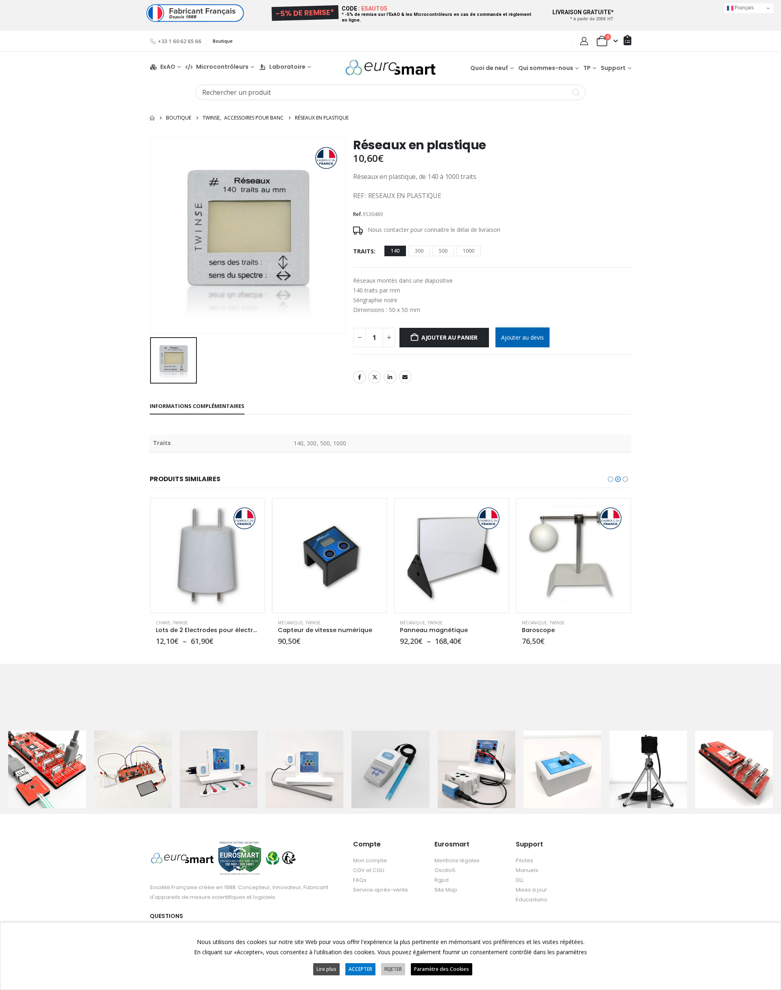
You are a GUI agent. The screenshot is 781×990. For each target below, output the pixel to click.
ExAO (167, 67)
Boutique (223, 41)
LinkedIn (390, 377)
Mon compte (370, 860)
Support (613, 68)
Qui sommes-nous (545, 68)
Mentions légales (457, 860)
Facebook (359, 377)
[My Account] (584, 41)
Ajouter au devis (522, 337)
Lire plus (326, 969)
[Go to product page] (207, 555)
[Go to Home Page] (152, 118)
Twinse (180, 623)
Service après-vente (380, 890)
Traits (363, 251)
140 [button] (395, 250)
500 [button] (443, 250)
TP (587, 68)
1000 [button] (468, 250)
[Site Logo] (390, 67)
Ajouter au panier (449, 337)
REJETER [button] (393, 969)
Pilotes (524, 860)
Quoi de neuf (489, 68)
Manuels (527, 870)
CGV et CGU (368, 870)
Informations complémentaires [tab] (197, 406)
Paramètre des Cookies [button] (441, 969)
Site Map (445, 890)
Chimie (163, 623)
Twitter (374, 377)
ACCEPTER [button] (360, 969)
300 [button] (419, 250)
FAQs (360, 880)
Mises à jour (531, 890)
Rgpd (441, 880)
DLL (520, 880)
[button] (610, 479)
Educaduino (532, 899)
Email (405, 377)
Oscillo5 (445, 870)
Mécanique (290, 623)
